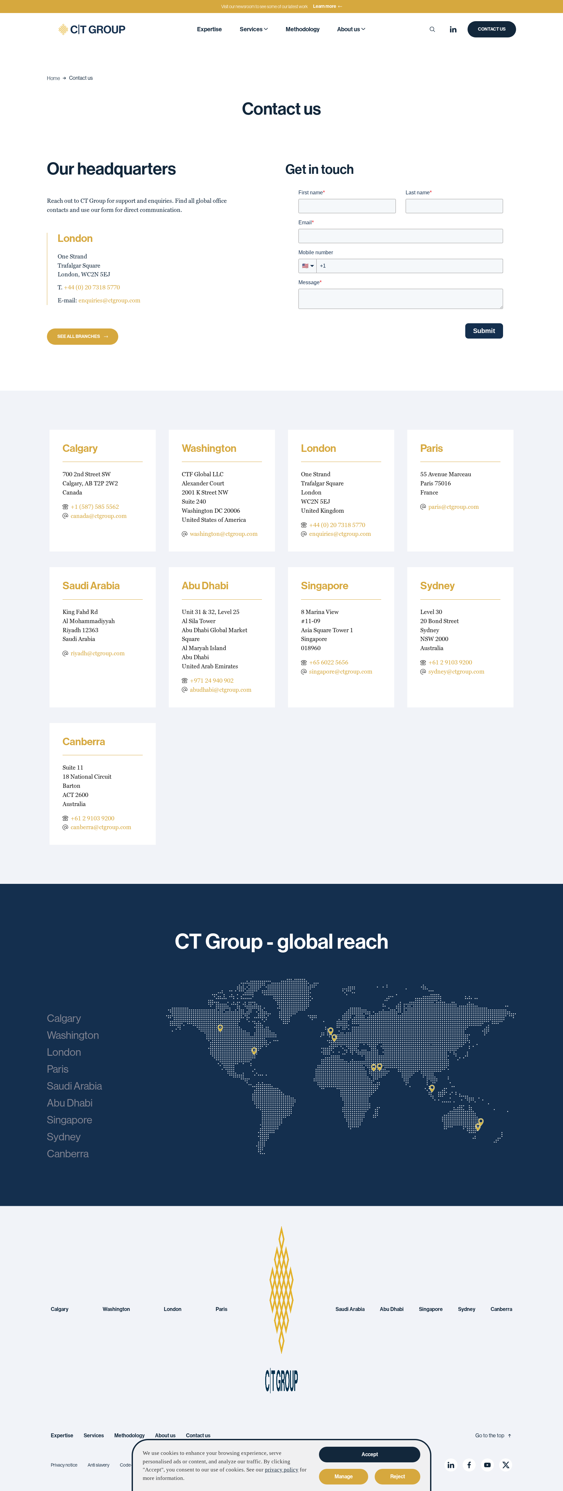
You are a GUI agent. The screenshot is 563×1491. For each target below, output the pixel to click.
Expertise (209, 29)
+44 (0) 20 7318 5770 (92, 287)
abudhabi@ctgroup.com (221, 689)
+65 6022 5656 (328, 662)
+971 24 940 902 (212, 680)
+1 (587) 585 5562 (95, 506)
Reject (397, 1476)
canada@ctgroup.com (99, 516)
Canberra (501, 1309)
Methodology (303, 29)
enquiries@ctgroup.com (109, 300)
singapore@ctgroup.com (340, 671)
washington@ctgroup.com (224, 533)
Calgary (59, 1309)
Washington (116, 1309)
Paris (221, 1309)
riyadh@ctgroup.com (98, 653)
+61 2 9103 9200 (450, 662)
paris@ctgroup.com (453, 506)
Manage (344, 1476)
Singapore (431, 1309)
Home (53, 78)
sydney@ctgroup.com (456, 671)
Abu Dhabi (392, 1309)
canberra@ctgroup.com (101, 827)
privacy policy (281, 1470)
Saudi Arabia (350, 1309)
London (172, 1309)
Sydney (466, 1309)
